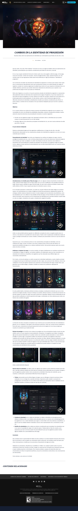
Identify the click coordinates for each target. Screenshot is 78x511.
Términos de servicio (37, 493)
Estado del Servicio (33, 476)
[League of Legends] (10, 2)
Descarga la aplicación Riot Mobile (57, 476)
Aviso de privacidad (25, 493)
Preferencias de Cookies (51, 493)
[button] (33, 60)
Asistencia (43, 476)
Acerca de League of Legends (18, 476)
